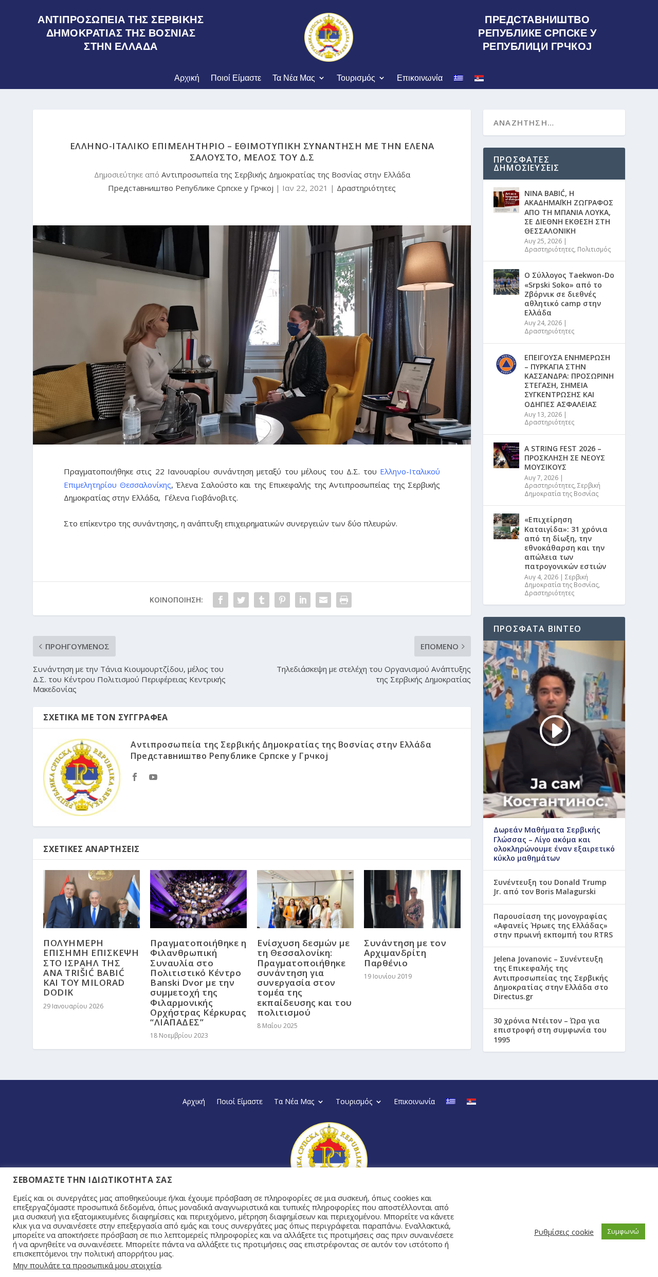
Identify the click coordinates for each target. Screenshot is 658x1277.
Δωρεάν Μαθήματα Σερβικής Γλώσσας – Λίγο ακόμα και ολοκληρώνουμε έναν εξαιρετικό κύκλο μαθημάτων (554, 844)
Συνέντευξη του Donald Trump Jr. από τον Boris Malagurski (550, 887)
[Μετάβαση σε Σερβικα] (479, 80)
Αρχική (186, 78)
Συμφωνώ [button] (623, 1231)
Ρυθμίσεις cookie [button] (564, 1231)
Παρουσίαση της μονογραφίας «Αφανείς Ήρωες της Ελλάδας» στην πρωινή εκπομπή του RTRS (553, 925)
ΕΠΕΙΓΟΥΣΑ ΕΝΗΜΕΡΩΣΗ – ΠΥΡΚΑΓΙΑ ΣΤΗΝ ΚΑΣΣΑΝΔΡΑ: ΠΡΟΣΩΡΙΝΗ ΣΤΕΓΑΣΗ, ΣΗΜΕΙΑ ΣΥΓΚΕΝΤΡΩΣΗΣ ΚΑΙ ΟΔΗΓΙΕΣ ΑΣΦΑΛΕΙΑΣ (569, 380)
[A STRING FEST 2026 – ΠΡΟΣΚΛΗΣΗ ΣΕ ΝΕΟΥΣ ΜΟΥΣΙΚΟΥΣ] (506, 455)
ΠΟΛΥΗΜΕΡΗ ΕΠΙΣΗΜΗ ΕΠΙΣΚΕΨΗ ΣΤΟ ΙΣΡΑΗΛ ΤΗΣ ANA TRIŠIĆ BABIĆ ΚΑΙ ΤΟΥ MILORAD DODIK (91, 967)
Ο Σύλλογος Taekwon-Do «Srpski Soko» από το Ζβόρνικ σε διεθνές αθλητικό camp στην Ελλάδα (569, 293)
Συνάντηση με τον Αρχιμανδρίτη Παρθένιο (405, 952)
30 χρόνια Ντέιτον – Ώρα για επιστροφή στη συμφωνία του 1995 (550, 1030)
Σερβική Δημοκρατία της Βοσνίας (562, 489)
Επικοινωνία (420, 78)
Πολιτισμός (594, 249)
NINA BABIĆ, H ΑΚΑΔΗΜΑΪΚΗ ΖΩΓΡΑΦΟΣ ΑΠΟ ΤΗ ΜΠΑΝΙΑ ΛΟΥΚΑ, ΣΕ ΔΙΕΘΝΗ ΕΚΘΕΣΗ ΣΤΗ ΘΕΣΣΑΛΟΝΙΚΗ (568, 212)
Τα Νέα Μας (293, 78)
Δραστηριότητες (366, 188)
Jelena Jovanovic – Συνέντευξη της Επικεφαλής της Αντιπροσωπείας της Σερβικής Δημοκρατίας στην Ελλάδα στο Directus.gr (551, 977)
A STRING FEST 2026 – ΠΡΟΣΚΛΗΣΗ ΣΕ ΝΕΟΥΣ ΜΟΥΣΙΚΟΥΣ (564, 458)
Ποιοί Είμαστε (236, 78)
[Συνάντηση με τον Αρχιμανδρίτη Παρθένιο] (412, 899)
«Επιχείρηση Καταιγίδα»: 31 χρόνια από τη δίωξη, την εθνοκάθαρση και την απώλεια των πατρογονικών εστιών (566, 543)
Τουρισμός (356, 78)
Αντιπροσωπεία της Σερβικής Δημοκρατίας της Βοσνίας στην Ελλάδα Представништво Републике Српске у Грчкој (281, 750)
